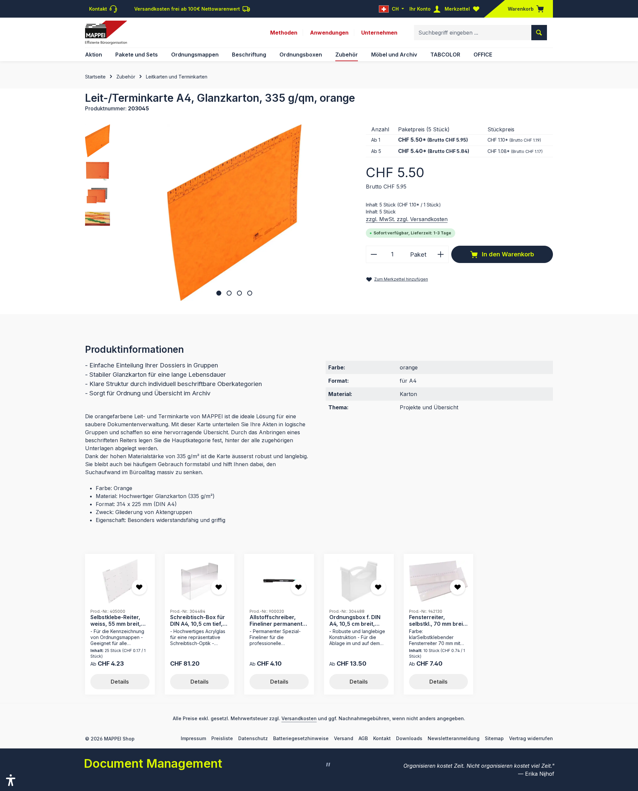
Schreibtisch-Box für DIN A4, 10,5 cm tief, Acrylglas (197, 620)
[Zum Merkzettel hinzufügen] (139, 587)
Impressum (193, 738)
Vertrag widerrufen (531, 738)
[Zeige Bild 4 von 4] (249, 293)
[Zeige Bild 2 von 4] (229, 293)
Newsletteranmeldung (453, 738)
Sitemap (494, 738)
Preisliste (222, 738)
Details (120, 681)
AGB (363, 738)
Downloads (409, 738)
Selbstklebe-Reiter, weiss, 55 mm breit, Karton (115, 620)
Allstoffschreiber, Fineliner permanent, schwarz (277, 620)
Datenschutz (253, 738)
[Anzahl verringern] (373, 254)
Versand (343, 738)
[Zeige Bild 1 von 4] (218, 293)
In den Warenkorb (507, 254)
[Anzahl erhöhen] (441, 254)
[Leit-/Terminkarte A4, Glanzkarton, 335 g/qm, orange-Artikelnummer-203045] (234, 212)
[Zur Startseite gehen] (106, 33)
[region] (218, 212)
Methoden (283, 32)
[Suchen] (539, 32)
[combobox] (473, 32)
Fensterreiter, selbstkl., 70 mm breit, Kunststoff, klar (438, 620)
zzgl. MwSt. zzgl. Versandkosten (407, 219)
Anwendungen (329, 32)
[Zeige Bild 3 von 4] (239, 293)
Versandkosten (299, 718)
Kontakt (382, 738)
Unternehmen (379, 32)
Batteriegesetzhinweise (301, 738)
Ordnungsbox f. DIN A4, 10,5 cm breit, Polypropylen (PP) (354, 620)
